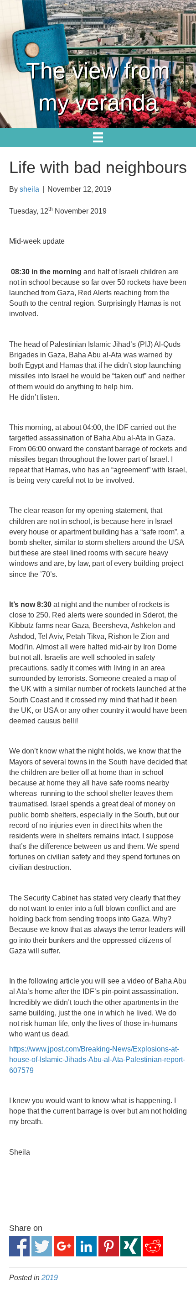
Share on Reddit (153, 1246)
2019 (49, 1278)
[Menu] (98, 137)
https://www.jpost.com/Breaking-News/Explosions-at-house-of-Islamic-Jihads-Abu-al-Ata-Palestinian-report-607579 (97, 1059)
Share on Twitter (41, 1246)
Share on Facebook (19, 1246)
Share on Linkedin (86, 1246)
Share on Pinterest (108, 1246)
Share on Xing (130, 1246)
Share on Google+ (64, 1246)
